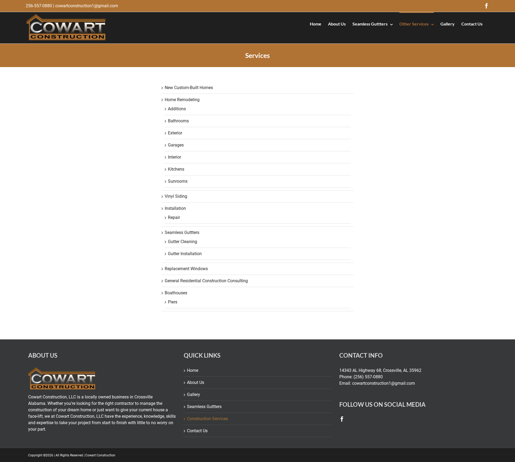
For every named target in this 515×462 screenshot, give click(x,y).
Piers (172, 302)
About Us (195, 382)
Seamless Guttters (182, 232)
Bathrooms (178, 120)
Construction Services (207, 418)
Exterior (175, 132)
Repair (174, 217)
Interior (174, 157)
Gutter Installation (185, 253)
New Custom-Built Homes (189, 87)
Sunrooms (177, 181)
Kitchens (176, 169)
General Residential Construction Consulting (206, 280)
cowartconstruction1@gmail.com (86, 5)
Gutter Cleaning (182, 241)
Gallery (193, 394)
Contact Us (197, 430)
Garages (176, 145)
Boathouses (176, 292)
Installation (175, 208)
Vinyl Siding (176, 196)
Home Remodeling (182, 99)
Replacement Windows (186, 268)
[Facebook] (342, 419)
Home (192, 370)
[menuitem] (315, 23)
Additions (177, 108)
